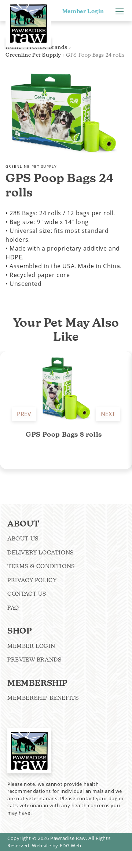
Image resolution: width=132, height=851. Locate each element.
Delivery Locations (40, 552)
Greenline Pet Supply (33, 55)
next (108, 414)
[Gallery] (62, 112)
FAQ (13, 607)
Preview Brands (34, 659)
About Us (22, 538)
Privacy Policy (32, 580)
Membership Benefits (42, 698)
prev (24, 414)
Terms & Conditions (41, 566)
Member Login (83, 11)
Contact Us (26, 594)
